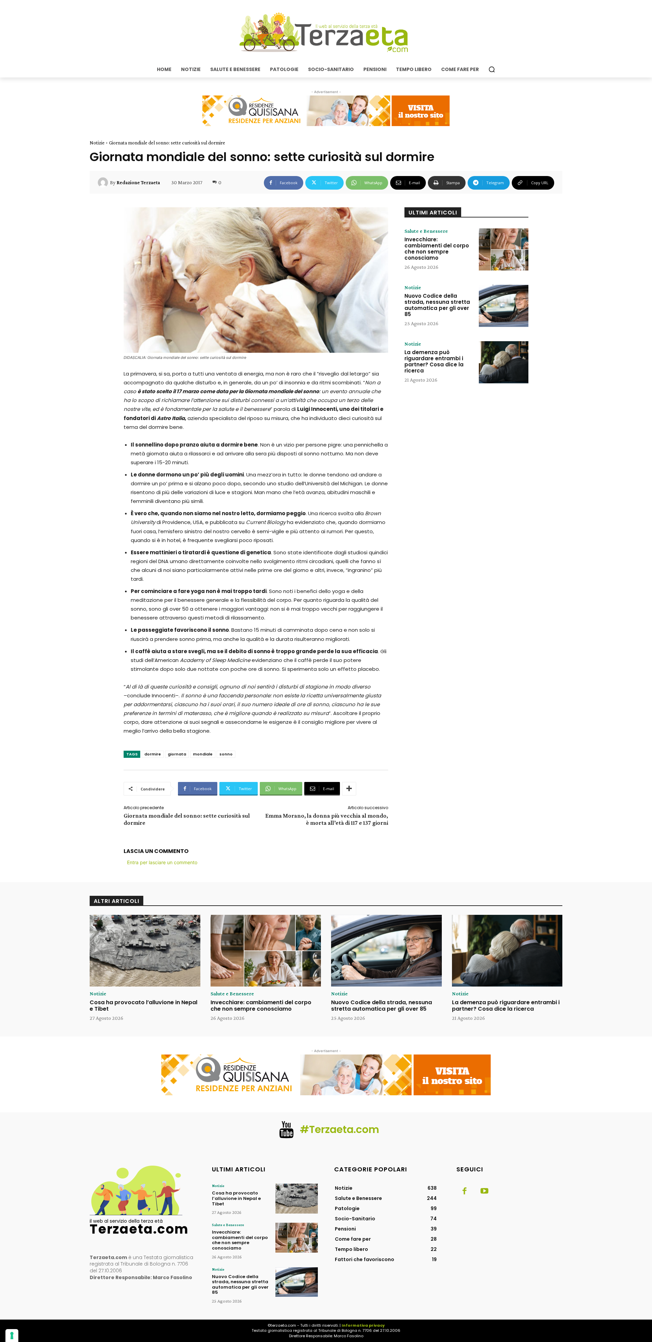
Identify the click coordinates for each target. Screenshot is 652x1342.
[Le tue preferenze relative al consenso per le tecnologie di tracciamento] (11, 1335)
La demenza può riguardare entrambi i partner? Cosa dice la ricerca (434, 361)
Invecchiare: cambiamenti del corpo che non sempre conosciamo (436, 248)
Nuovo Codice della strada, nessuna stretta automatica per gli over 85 (437, 305)
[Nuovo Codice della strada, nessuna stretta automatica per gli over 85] (503, 306)
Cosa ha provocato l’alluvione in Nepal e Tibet (143, 1005)
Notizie (97, 142)
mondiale (203, 754)
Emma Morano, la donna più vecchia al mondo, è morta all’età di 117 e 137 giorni (326, 819)
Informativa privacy (363, 1325)
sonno (226, 754)
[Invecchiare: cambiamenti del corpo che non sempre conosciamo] (503, 249)
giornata (177, 754)
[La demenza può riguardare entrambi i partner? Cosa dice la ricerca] (503, 362)
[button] (492, 69)
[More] (349, 789)
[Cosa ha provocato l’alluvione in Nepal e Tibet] (145, 951)
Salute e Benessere (426, 231)
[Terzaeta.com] (326, 32)
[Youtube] (484, 1191)
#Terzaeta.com (339, 1129)
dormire (152, 754)
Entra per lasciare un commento (162, 862)
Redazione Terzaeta (138, 182)
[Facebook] (464, 1191)
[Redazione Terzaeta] (104, 182)
